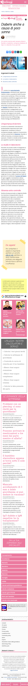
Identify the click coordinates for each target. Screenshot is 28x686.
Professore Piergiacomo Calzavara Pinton (13, 415)
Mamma (8, 11)
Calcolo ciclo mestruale (9, 600)
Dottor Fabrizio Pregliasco (9, 524)
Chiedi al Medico (6, 6)
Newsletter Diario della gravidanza (11, 641)
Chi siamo (4, 625)
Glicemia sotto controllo (10, 81)
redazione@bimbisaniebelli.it (10, 677)
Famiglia (5, 578)
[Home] (10, 2)
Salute (12, 11)
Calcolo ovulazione (8, 589)
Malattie (5, 570)
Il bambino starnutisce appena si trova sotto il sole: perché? (14, 459)
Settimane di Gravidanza (19, 6)
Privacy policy (5, 631)
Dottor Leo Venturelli (8, 467)
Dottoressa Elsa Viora (8, 442)
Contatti (4, 623)
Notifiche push (5, 646)
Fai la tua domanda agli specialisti (14, 543)
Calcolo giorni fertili (8, 593)
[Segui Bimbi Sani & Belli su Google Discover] (14, 17)
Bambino (5, 566)
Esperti (4, 639)
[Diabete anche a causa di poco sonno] (14, 63)
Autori (3, 637)
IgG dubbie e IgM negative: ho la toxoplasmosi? (12, 518)
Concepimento (7, 555)
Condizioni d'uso (6, 633)
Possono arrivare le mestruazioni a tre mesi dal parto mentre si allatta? (13, 434)
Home (3, 11)
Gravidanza (5, 559)
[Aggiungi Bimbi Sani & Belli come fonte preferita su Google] (14, 296)
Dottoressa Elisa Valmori (9, 498)
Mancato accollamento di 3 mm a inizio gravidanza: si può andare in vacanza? (14, 489)
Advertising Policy (6, 643)
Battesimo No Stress (14, 8)
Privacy (4, 629)
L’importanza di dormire (10, 76)
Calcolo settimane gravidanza (12, 585)
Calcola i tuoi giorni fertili (14, 352)
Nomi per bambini (8, 596)
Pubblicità (4, 627)
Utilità (4, 581)
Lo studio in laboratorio (10, 79)
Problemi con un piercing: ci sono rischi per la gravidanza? (12, 408)
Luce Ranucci (12, 36)
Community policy (6, 635)
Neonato (5, 563)
